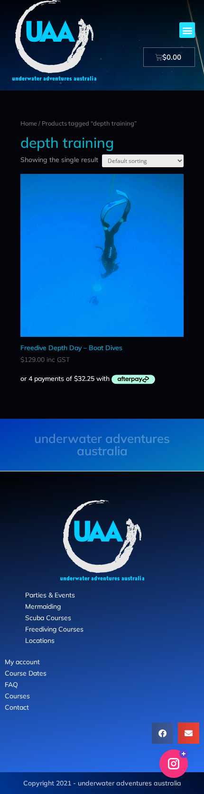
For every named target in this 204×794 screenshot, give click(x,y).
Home (28, 123)
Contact (17, 707)
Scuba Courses (48, 618)
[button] (187, 30)
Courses (17, 696)
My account (22, 662)
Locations (40, 640)
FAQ (11, 684)
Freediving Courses (54, 629)
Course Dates (25, 673)
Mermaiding (43, 606)
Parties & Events (50, 595)
